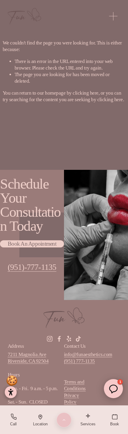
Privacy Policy (71, 399)
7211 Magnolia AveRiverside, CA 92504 (28, 358)
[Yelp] (69, 339)
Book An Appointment (32, 244)
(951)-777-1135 (32, 267)
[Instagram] (50, 339)
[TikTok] (78, 339)
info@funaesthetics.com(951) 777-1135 (88, 358)
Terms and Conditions (75, 385)
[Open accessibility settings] (11, 392)
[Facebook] (59, 339)
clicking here (85, 93)
